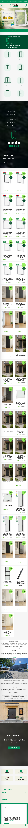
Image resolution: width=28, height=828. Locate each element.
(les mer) (12, 820)
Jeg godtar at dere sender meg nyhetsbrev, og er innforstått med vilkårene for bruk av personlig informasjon (12, 819)
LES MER (14, 657)
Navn (5, 807)
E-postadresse (7, 812)
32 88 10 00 (10, 155)
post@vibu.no (10, 158)
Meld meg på (14, 747)
